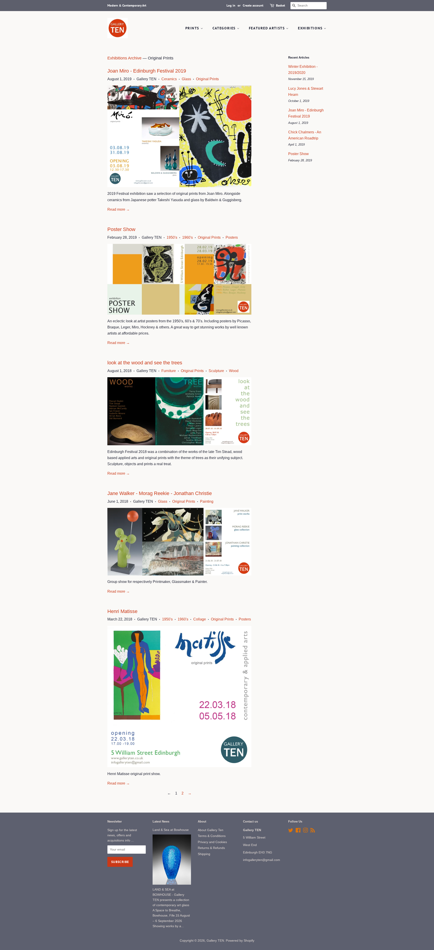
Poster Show (121, 229)
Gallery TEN (215, 940)
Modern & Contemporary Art (126, 5)
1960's (187, 237)
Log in (230, 5)
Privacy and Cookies (212, 842)
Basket (280, 5)
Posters (232, 237)
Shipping (204, 854)
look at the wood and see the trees (144, 362)
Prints (192, 28)
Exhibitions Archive (124, 58)
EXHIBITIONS (311, 28)
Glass (186, 79)
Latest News (161, 821)
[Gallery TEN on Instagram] (305, 831)
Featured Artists (267, 28)
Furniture (168, 371)
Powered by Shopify (240, 940)
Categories (224, 28)
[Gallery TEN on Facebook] (298, 831)
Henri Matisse (122, 611)
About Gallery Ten (210, 830)
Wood (233, 371)
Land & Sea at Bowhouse (171, 830)
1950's (172, 237)
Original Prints (207, 79)
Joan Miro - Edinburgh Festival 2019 (146, 71)
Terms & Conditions (212, 836)
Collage (199, 619)
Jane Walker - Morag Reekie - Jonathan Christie (159, 493)
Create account (253, 5)
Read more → (118, 209)
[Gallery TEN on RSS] (312, 831)
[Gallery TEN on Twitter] (290, 831)
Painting (206, 501)
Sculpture (216, 371)
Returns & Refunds (211, 848)
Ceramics (169, 79)
